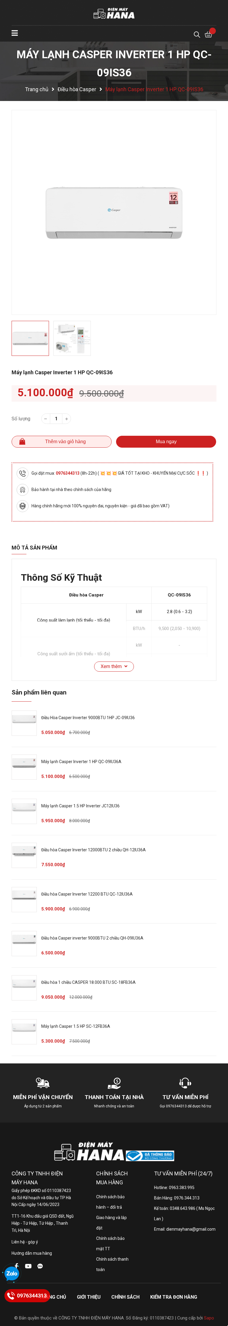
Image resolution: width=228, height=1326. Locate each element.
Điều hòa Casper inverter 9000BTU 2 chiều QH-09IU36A (92, 938)
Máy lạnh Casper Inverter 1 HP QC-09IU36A (81, 761)
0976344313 (68, 473)
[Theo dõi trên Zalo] (40, 1266)
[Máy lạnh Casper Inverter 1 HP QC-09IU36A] (24, 767)
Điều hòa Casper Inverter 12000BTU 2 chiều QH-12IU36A (93, 849)
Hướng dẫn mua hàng (32, 1253)
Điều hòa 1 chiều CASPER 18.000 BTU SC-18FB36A (88, 982)
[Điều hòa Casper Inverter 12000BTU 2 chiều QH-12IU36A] (24, 855)
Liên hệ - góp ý (25, 1242)
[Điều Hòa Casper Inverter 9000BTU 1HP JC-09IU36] (24, 723)
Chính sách (125, 1297)
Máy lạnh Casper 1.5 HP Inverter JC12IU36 (80, 806)
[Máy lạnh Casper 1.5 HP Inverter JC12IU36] (24, 811)
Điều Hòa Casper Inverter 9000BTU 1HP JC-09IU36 (88, 717)
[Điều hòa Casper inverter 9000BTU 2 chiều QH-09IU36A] (24, 943)
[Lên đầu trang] (217, 1297)
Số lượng (21, 419)
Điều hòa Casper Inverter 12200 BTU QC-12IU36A (87, 894)
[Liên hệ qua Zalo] (11, 1274)
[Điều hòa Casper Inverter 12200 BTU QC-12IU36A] (24, 899)
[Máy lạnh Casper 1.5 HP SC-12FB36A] (24, 1031)
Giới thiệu (89, 1297)
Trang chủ (52, 1297)
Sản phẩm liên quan (39, 692)
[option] (114, 212)
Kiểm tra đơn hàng (173, 1297)
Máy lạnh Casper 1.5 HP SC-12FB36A (75, 1026)
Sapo (209, 1318)
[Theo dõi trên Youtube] (28, 1266)
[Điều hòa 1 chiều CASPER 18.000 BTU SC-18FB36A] (24, 987)
